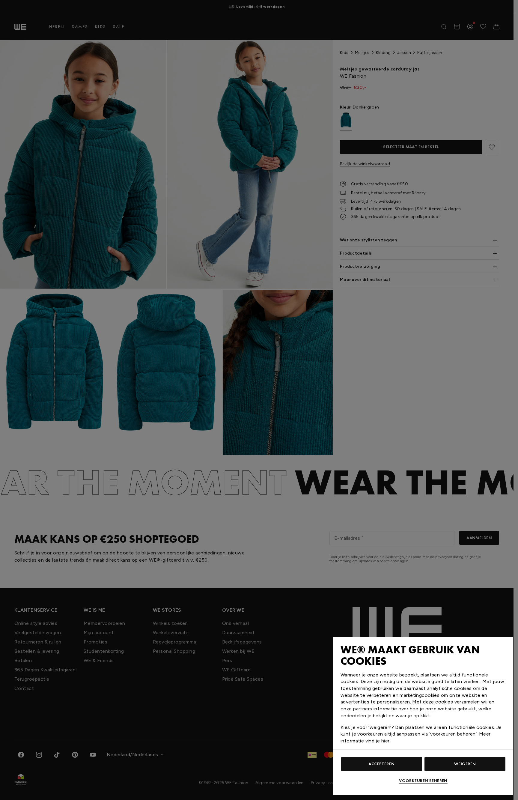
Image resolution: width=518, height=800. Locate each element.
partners (362, 709)
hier (385, 741)
